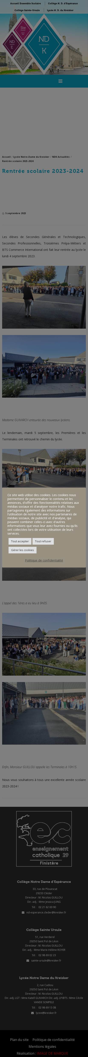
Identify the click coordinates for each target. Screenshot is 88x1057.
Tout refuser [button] (43, 541)
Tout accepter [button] (20, 541)
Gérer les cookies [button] (22, 550)
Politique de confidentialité (44, 560)
